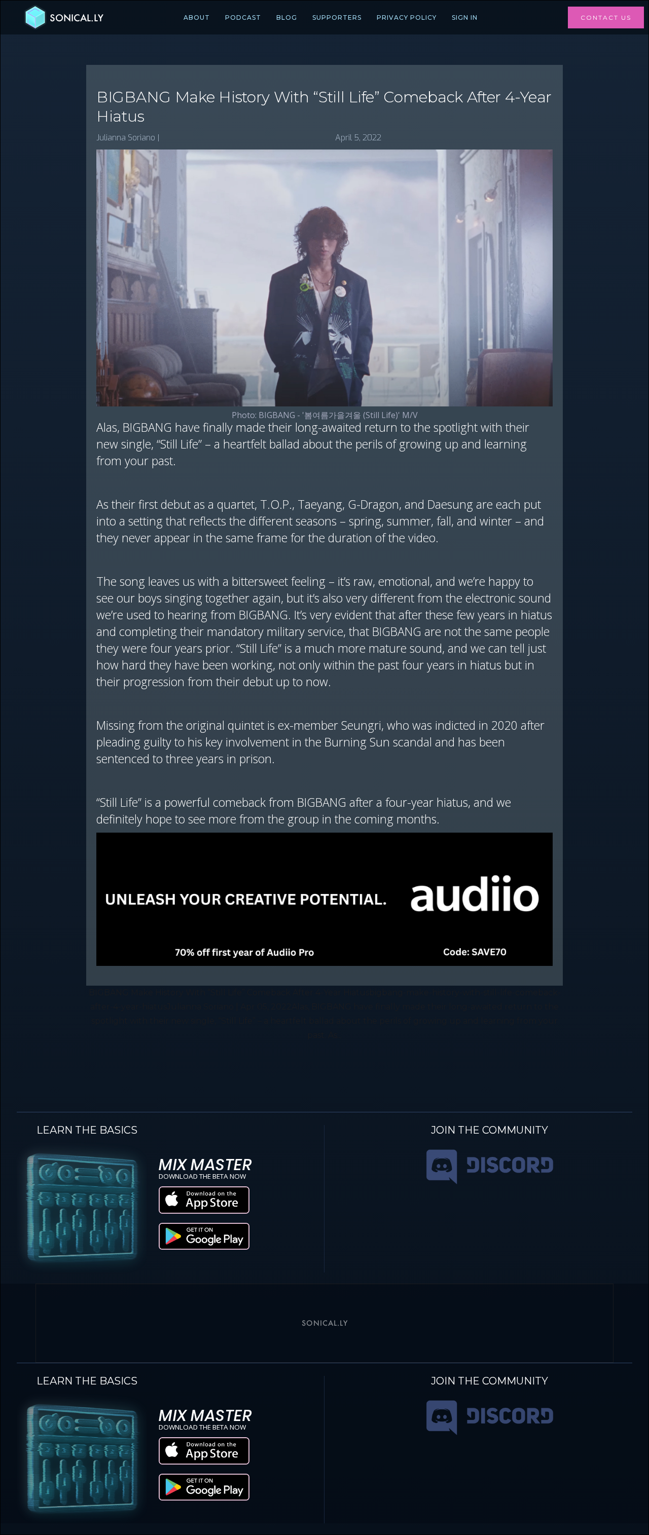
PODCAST (243, 17)
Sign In (465, 17)
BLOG (286, 17)
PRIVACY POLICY (407, 17)
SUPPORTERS (337, 17)
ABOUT (197, 17)
